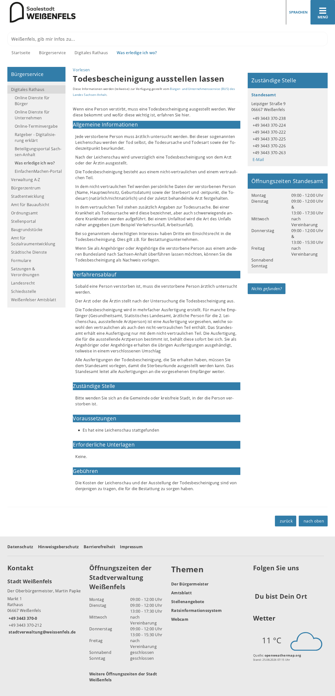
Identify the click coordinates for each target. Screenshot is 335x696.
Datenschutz (20, 546)
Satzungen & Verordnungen (25, 271)
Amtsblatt (181, 593)
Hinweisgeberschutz (58, 546)
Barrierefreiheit (99, 546)
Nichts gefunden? (266, 288)
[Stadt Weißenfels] (44, 606)
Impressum (131, 546)
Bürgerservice (52, 52)
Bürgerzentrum (25, 188)
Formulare (21, 260)
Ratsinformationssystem (196, 610)
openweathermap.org (283, 655)
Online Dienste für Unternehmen (32, 115)
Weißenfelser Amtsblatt (33, 299)
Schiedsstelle (23, 291)
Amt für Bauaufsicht (30, 204)
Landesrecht (23, 283)
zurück (286, 521)
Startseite (21, 52)
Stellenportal (23, 221)
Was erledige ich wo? (137, 52)
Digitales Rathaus (91, 52)
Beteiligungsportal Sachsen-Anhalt (38, 151)
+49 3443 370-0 (22, 618)
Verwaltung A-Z (25, 179)
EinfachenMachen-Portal (38, 171)
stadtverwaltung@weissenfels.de (41, 632)
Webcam (179, 619)
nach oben (314, 521)
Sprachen (298, 12)
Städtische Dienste (29, 252)
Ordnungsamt (24, 213)
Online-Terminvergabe (36, 126)
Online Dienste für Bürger (32, 100)
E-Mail (257, 159)
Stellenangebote (187, 601)
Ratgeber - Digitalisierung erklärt (35, 137)
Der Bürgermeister (189, 584)
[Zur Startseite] (82, 12)
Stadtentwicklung (27, 196)
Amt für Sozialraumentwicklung (33, 241)
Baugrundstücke (26, 229)
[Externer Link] (257, 580)
